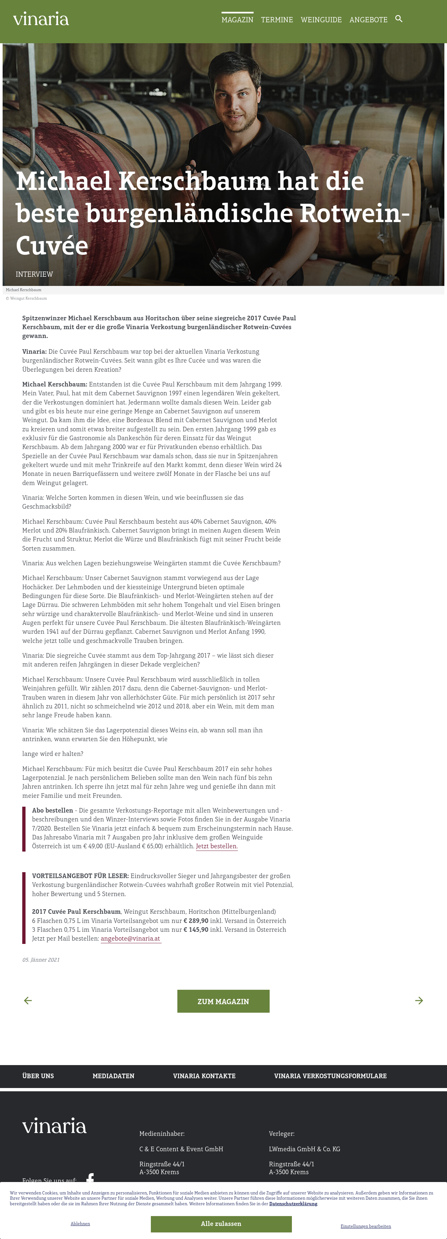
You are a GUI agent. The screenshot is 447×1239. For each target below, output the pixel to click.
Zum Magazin (223, 1002)
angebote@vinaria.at (131, 939)
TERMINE (277, 20)
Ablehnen (80, 1224)
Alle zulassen (221, 1224)
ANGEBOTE (368, 20)
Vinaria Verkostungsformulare (330, 1076)
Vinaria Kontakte (204, 1076)
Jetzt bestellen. (217, 846)
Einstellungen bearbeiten (366, 1226)
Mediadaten (113, 1076)
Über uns (38, 1076)
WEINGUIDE (321, 20)
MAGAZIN (238, 20)
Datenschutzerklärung (293, 1204)
